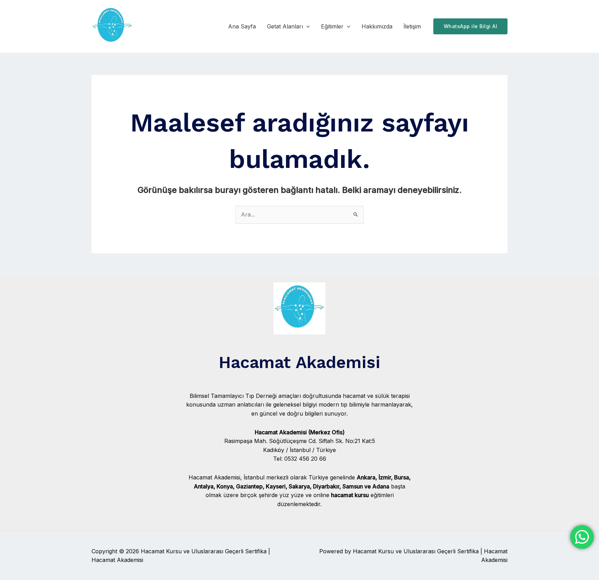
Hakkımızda (377, 26)
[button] (306, 26)
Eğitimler (332, 26)
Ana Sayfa (242, 26)
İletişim (412, 26)
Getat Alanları (285, 26)
